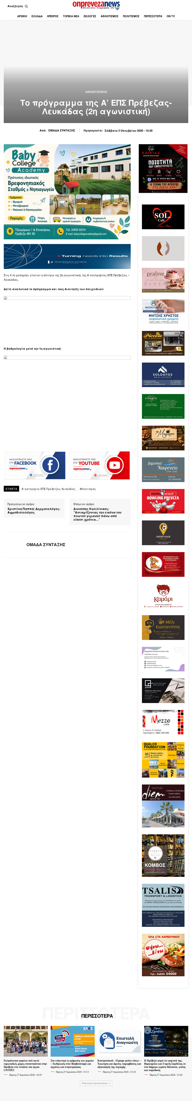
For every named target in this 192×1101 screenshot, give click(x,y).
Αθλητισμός (96, 91)
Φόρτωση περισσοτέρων (95, 1083)
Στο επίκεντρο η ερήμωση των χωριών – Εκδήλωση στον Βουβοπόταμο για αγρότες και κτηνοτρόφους (72, 1063)
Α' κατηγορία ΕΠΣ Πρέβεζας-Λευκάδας (49, 489)
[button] (18, 6)
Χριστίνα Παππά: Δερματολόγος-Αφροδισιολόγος (34, 510)
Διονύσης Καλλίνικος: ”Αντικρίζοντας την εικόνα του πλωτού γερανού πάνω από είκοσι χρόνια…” (98, 514)
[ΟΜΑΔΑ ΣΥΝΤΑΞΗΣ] (13, 545)
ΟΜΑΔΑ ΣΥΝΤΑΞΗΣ (61, 130)
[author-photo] (6, 1075)
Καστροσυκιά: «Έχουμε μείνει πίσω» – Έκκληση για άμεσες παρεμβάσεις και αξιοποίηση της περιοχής (119, 1063)
